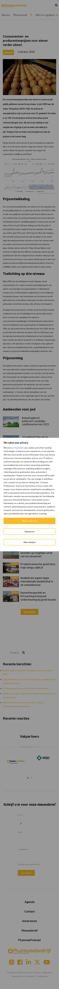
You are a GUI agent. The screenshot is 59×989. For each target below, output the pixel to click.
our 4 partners (17, 447)
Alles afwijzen (29, 542)
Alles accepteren (29, 521)
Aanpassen (29, 531)
